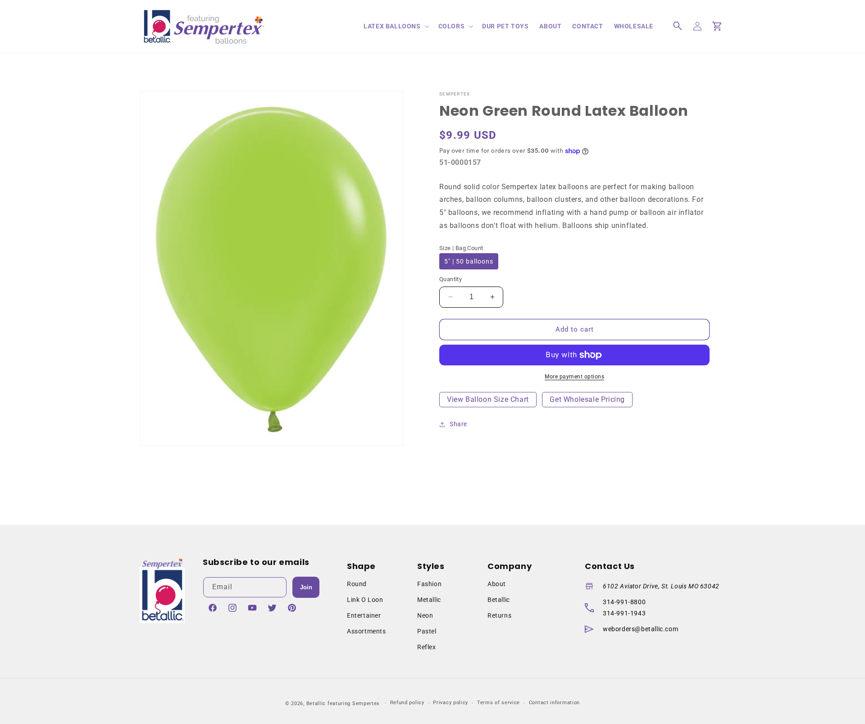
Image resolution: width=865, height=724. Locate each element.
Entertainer (364, 615)
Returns (499, 615)
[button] (395, 26)
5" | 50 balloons (468, 261)
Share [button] (458, 424)
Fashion (429, 583)
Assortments (366, 631)
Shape (361, 566)
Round (357, 583)
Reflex (426, 647)
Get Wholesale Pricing (587, 399)
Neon (425, 615)
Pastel (427, 631)
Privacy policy (450, 703)
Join (306, 587)
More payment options (574, 376)
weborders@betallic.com (640, 629)
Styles (431, 566)
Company (509, 566)
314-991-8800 (624, 602)
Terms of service (498, 703)
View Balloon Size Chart (488, 399)
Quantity (450, 279)
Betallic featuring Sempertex (343, 703)
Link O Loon (365, 599)
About (496, 583)
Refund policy (407, 703)
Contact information (554, 703)
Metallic (429, 599)
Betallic (498, 599)
